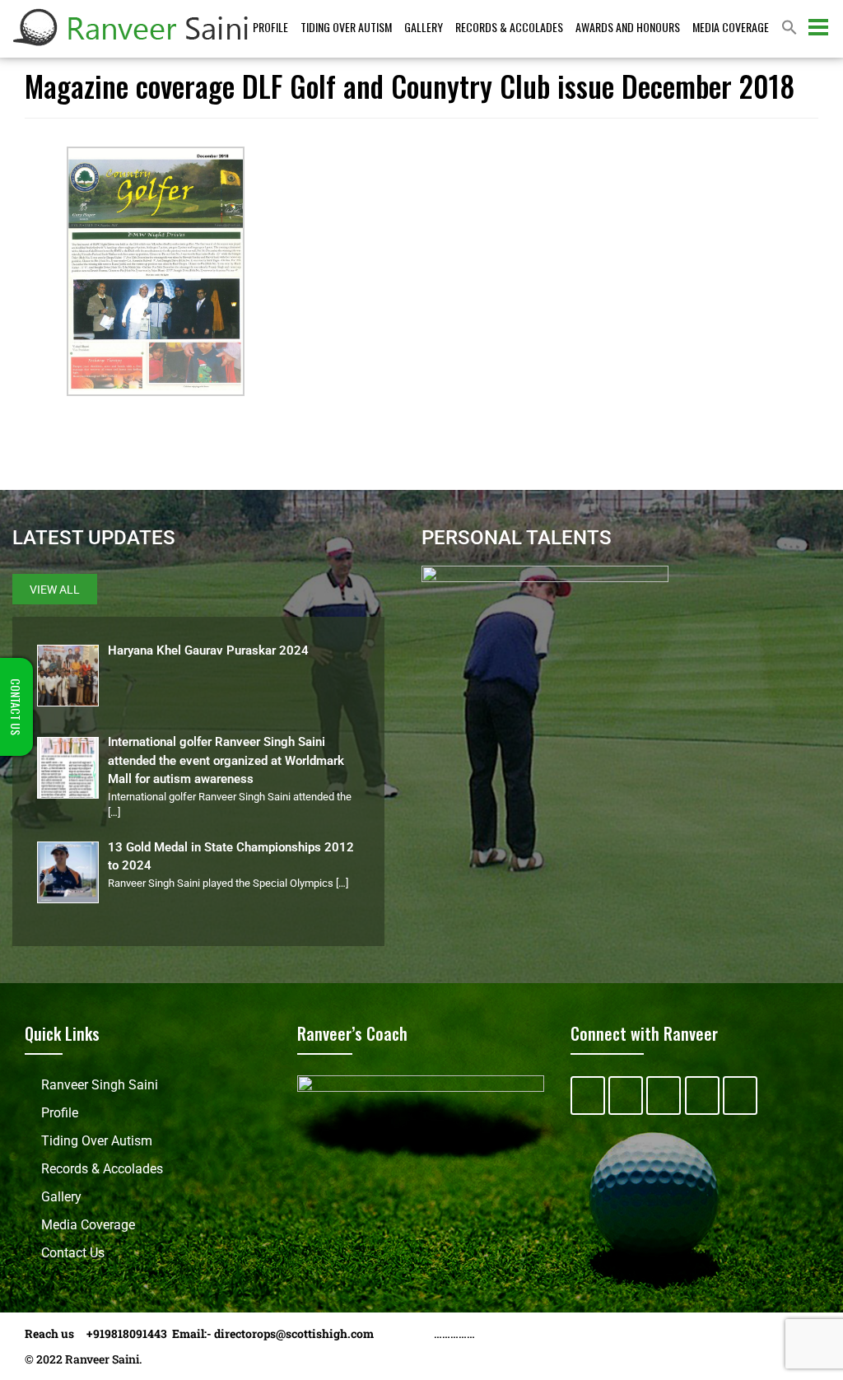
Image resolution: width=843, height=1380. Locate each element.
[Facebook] (588, 1095)
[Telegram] (740, 1095)
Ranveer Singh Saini (99, 1085)
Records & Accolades (509, 26)
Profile (270, 26)
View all (55, 589)
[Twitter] (625, 1095)
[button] (789, 29)
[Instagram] (663, 1095)
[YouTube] (702, 1095)
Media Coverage (730, 26)
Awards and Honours (627, 26)
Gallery (423, 26)
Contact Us (73, 1253)
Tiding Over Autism (346, 26)
